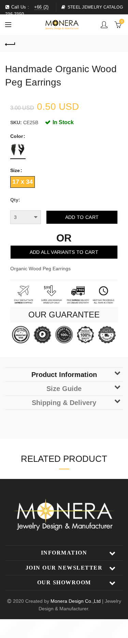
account (104, 24)
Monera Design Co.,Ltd (76, 601)
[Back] (10, 43)
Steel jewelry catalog (95, 7)
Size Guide (64, 388)
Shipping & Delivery (64, 402)
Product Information (64, 374)
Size (15, 170)
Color (16, 136)
